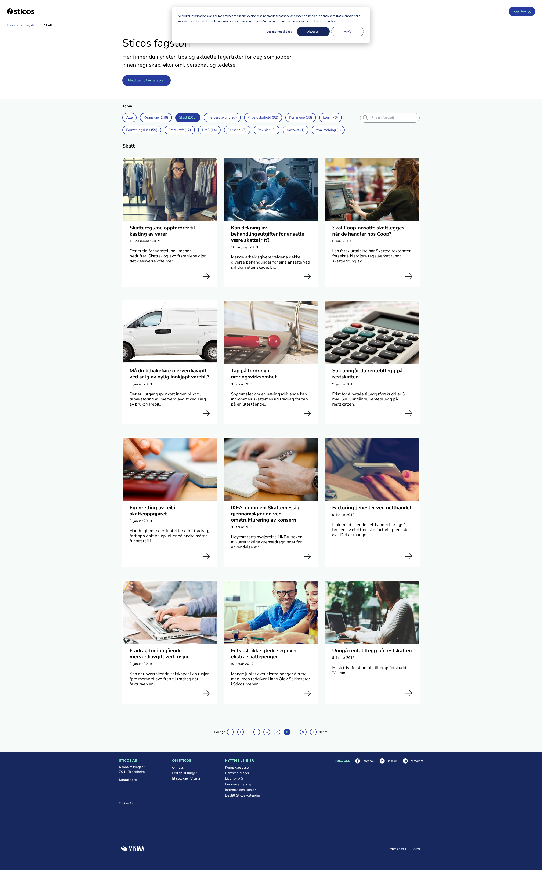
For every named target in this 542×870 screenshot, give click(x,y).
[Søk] (365, 117)
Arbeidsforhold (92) (263, 117)
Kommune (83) (300, 117)
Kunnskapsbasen (238, 767)
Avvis (347, 31)
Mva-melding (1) (328, 130)
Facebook (364, 761)
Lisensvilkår (234, 778)
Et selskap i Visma (186, 778)
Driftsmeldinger (237, 773)
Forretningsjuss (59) (141, 130)
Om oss (178, 767)
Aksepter (313, 31)
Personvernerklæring (241, 784)
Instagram (413, 761)
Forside (12, 25)
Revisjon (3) (266, 130)
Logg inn (519, 11)
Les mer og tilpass (279, 31)
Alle (129, 117)
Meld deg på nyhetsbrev (146, 80)
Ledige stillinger (184, 773)
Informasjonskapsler (240, 789)
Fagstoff (31, 25)
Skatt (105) (187, 117)
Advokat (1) (295, 130)
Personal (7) (237, 130)
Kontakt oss (128, 779)
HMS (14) (209, 130)
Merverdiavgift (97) (222, 117)
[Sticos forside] (20, 11)
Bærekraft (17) (179, 130)
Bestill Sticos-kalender (242, 795)
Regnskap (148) (156, 117)
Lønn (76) (330, 117)
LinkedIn (388, 761)
